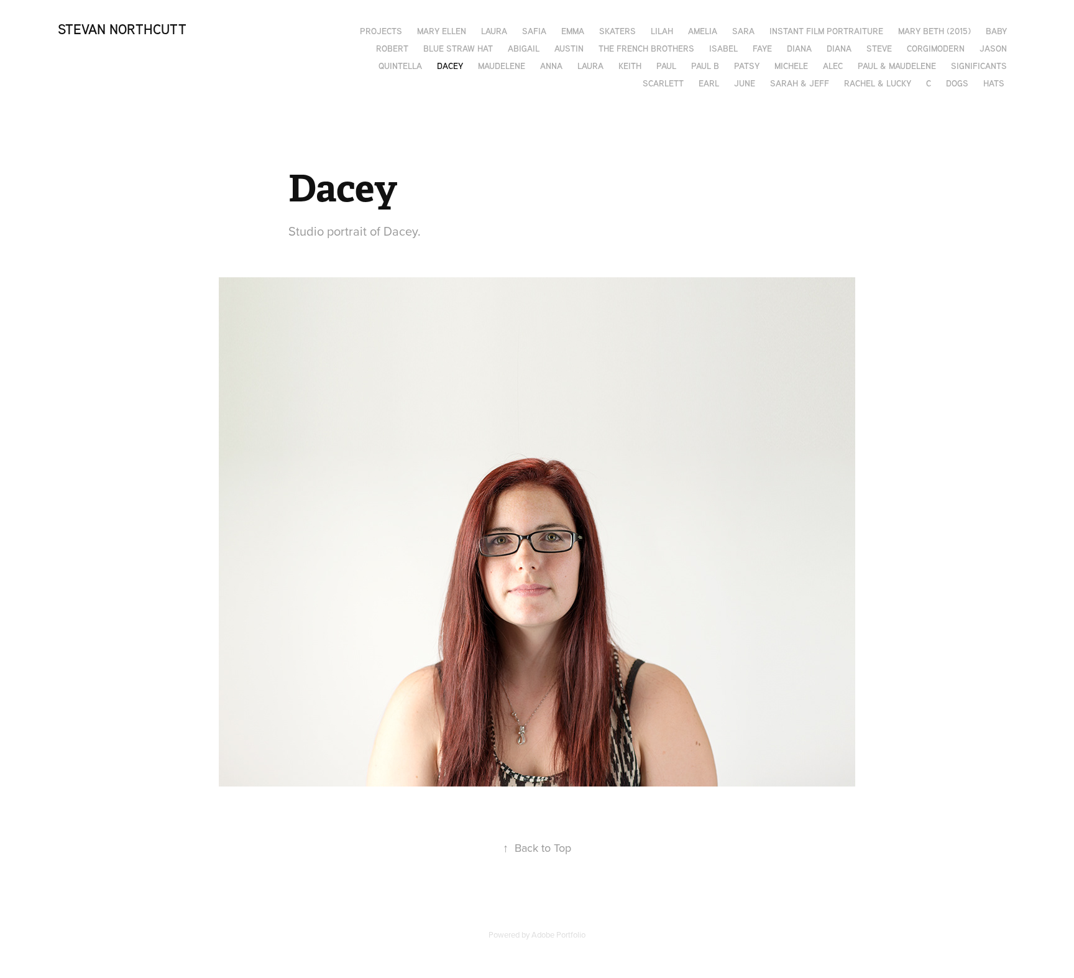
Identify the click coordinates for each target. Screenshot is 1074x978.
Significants (979, 66)
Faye (762, 48)
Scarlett (663, 83)
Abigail (523, 48)
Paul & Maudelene (897, 66)
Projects (381, 31)
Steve (879, 48)
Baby (996, 31)
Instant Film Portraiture (826, 31)
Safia (534, 31)
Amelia (702, 31)
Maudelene (501, 66)
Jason (993, 48)
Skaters (617, 31)
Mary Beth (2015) (934, 31)
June (744, 83)
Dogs (957, 83)
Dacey (450, 66)
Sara (743, 31)
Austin (569, 48)
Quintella (400, 66)
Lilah (662, 31)
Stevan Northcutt (122, 29)
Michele (791, 66)
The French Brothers (646, 48)
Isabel (723, 48)
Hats (993, 83)
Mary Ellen (441, 31)
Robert (392, 48)
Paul (666, 66)
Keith (629, 66)
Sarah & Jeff (799, 83)
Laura (494, 31)
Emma (572, 31)
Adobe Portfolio (558, 934)
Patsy (747, 66)
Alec (833, 66)
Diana (799, 48)
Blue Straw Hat (458, 48)
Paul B (705, 66)
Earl (709, 83)
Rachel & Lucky (877, 83)
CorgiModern (936, 48)
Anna (551, 66)
